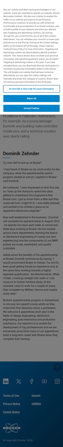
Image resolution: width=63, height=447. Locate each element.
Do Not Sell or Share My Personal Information (31, 89)
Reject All (31, 98)
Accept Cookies (31, 108)
